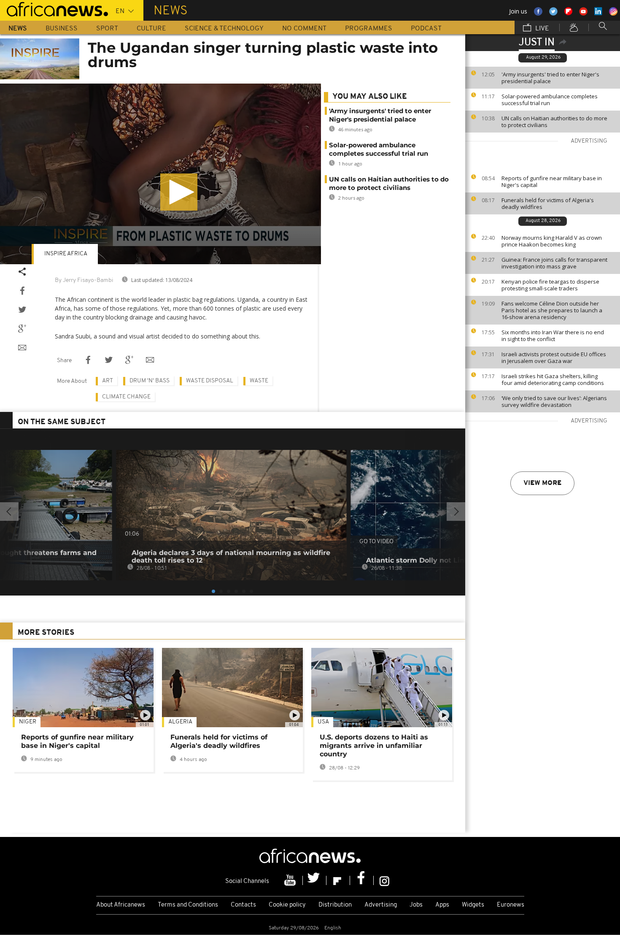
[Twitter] (314, 880)
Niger (27, 722)
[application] (160, 174)
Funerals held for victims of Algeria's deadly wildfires (547, 203)
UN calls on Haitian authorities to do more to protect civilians (554, 121)
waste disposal (209, 381)
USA (323, 722)
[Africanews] (54, 8)
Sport (107, 28)
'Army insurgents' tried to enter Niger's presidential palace (550, 77)
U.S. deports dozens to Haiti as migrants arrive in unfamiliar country (374, 745)
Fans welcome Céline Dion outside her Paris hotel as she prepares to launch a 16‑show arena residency (551, 310)
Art (107, 381)
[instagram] (384, 880)
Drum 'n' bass (149, 381)
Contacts (243, 905)
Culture (151, 28)
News (17, 28)
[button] (178, 192)
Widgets (473, 905)
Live (541, 28)
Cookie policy (287, 905)
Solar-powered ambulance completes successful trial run (549, 99)
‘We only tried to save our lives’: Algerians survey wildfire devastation (554, 401)
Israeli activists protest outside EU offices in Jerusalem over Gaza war (553, 357)
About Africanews (120, 905)
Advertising (380, 905)
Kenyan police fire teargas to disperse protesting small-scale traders (550, 285)
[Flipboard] (338, 880)
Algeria (180, 722)
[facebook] (362, 880)
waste (259, 381)
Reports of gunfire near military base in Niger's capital (551, 181)
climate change (126, 397)
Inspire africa (65, 254)
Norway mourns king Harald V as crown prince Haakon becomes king (551, 241)
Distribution (335, 905)
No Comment (304, 28)
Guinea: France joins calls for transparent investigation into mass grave (554, 263)
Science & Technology (224, 28)
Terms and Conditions (188, 905)
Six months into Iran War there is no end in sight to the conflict (552, 335)
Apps (442, 905)
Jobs (416, 905)
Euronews (510, 905)
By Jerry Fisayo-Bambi (84, 280)
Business (62, 28)
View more (542, 483)
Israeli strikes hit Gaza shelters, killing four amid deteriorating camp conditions (552, 379)
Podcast (426, 28)
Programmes (368, 28)
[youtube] (291, 880)
